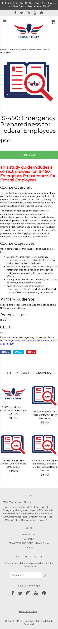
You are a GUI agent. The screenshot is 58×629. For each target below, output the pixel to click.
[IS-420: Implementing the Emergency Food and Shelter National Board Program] (44, 445)
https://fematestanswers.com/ (31, 519)
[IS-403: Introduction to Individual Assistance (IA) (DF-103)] (13, 393)
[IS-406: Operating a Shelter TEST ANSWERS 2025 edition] (13, 445)
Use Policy (29, 538)
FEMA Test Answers (28, 611)
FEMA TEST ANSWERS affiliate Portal (29, 543)
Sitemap (29, 547)
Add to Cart (29, 154)
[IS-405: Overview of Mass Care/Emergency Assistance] (44, 396)
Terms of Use (29, 534)
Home (3, 49)
